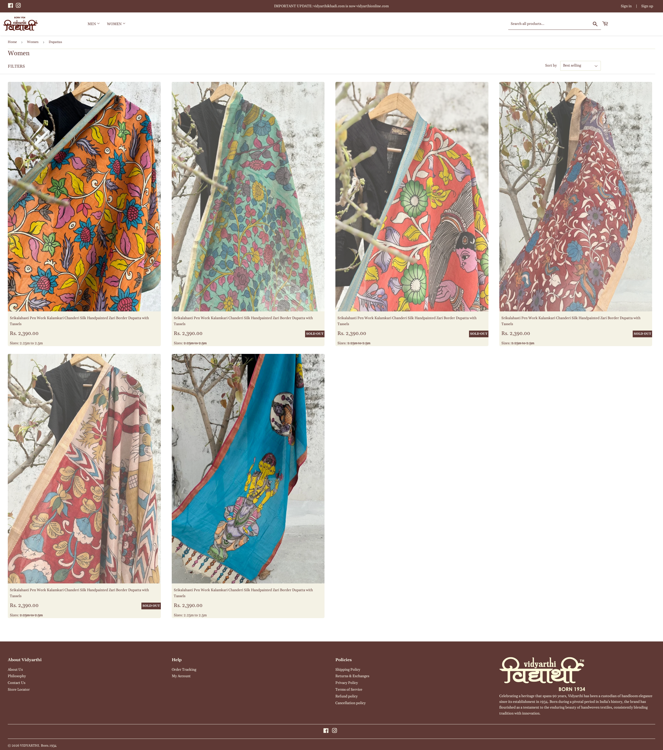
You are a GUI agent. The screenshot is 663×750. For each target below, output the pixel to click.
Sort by (551, 65)
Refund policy (346, 696)
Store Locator (19, 689)
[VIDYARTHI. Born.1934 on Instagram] (18, 6)
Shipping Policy (347, 669)
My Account (181, 676)
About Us (15, 669)
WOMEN (114, 24)
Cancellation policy (350, 703)
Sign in (626, 6)
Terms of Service (348, 689)
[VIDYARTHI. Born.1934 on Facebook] (10, 6)
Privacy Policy (346, 683)
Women (33, 42)
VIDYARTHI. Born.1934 (38, 746)
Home (12, 42)
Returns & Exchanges (352, 676)
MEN (92, 24)
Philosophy (17, 676)
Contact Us (16, 683)
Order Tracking (184, 669)
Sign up (647, 6)
